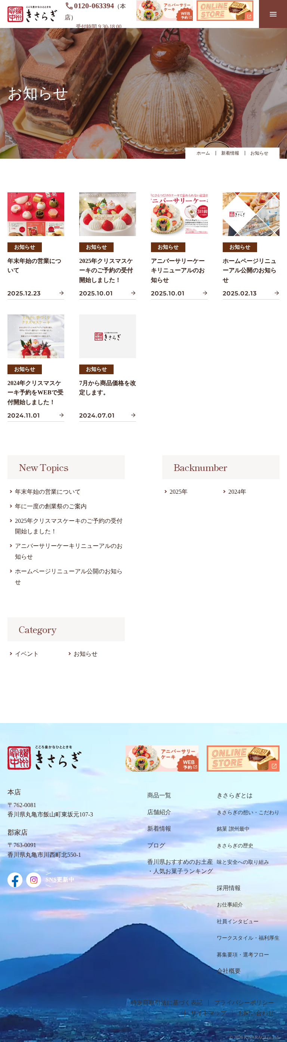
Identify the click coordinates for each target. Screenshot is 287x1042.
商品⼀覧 (159, 795)
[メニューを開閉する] (273, 14)
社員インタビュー (238, 921)
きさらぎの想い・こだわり (248, 812)
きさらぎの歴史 (235, 846)
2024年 (237, 492)
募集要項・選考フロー (243, 955)
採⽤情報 (229, 888)
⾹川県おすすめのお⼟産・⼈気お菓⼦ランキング (180, 867)
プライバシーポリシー (244, 1003)
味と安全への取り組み (243, 862)
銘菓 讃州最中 (233, 829)
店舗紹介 (159, 812)
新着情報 (230, 153)
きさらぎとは (235, 795)
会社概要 (229, 971)
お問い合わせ (256, 1013)
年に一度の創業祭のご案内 (51, 506)
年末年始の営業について (48, 492)
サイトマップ (208, 1013)
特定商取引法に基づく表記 (167, 1003)
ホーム (203, 153)
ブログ (156, 845)
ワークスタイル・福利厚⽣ (248, 938)
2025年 (179, 492)
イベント (27, 654)
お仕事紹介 (230, 905)
